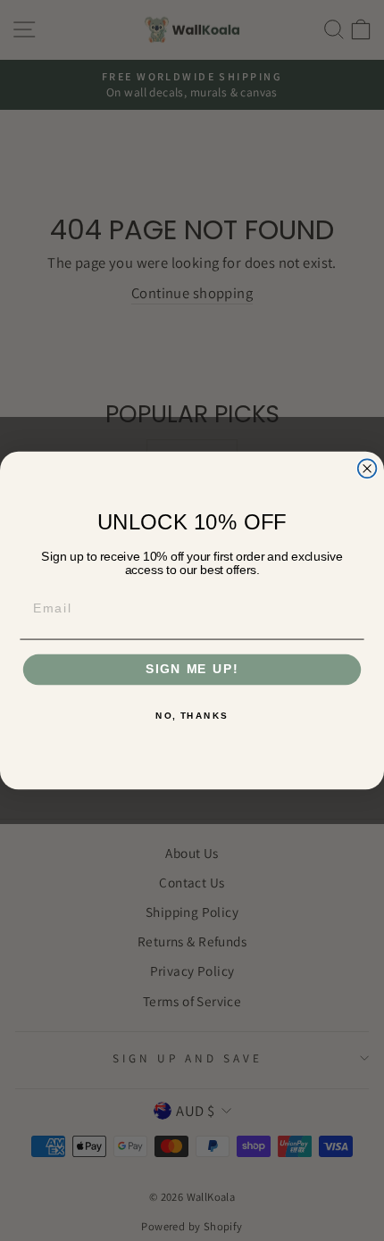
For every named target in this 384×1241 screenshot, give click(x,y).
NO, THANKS (192, 716)
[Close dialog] (367, 468)
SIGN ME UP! (192, 670)
